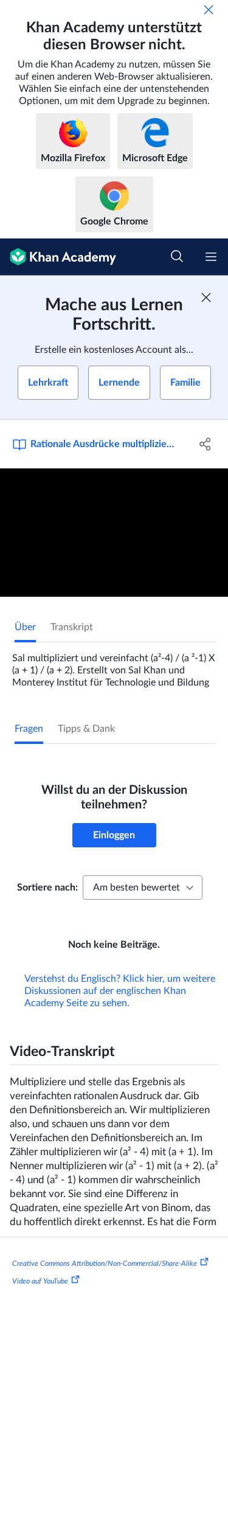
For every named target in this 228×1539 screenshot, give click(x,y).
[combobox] (142, 887)
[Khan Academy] (58, 257)
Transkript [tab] (71, 627)
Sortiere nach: (47, 887)
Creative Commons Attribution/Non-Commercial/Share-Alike (104, 1262)
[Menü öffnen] (211, 256)
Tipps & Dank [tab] (86, 729)
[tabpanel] (114, 665)
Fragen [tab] (29, 729)
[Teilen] (205, 444)
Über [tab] (25, 627)
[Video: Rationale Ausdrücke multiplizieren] (114, 532)
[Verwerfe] (208, 9)
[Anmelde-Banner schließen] (206, 297)
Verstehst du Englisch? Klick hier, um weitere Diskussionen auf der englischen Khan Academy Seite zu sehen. (119, 991)
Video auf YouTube (40, 1281)
